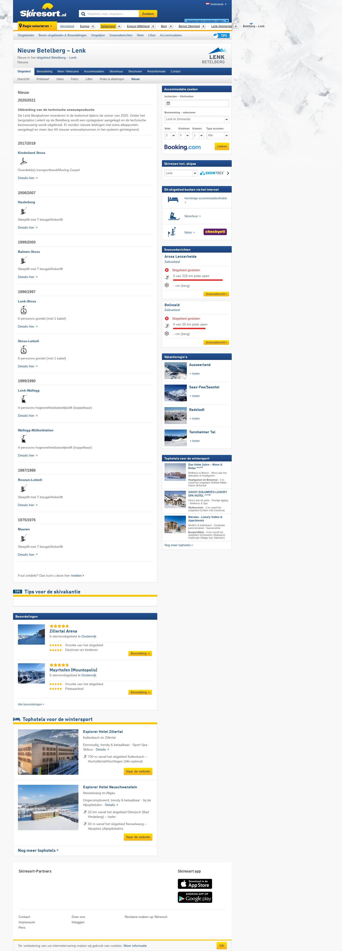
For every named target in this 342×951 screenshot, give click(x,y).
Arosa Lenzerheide (180, 257)
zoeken (222, 146)
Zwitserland (172, 261)
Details (101, 749)
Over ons (78, 917)
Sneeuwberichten (120, 35)
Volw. (167, 128)
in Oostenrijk (87, 636)
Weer (140, 35)
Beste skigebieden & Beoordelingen (63, 35)
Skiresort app (189, 871)
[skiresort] (44, 11)
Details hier (26, 178)
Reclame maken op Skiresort (146, 917)
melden (76, 575)
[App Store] (195, 889)
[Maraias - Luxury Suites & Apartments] (175, 524)
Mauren (24, 529)
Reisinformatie (156, 71)
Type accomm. (215, 128)
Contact (176, 71)
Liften (152, 35)
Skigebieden (26, 35)
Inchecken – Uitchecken (179, 96)
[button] (182, 147)
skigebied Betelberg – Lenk (57, 57)
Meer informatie (135, 946)
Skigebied (23, 71)
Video (60, 79)
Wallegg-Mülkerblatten (36, 430)
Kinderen (184, 128)
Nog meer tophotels (37, 851)
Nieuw (135, 79)
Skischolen (135, 71)
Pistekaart (43, 79)
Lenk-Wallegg (29, 390)
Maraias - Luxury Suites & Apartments (205, 518)
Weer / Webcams (68, 71)
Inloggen (78, 922)
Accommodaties (171, 35)
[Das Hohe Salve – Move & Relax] (175, 472)
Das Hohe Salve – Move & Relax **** (205, 466)
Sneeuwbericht (215, 294)
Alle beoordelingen (30, 704)
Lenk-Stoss (27, 301)
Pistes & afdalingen (112, 79)
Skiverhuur (116, 71)
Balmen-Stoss (29, 252)
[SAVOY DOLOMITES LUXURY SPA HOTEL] (175, 499)
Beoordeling (44, 71)
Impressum (27, 922)
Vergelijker (98, 35)
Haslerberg (26, 202)
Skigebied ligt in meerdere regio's (205, 21)
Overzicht (23, 79)
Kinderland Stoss (31, 153)
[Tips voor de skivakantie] (221, 35)
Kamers (197, 128)
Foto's (74, 79)
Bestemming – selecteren (179, 112)
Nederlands (217, 4)
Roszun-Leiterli (30, 480)
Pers (22, 927)
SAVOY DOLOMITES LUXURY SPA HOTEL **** (207, 494)
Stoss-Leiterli (28, 341)
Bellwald (172, 305)
